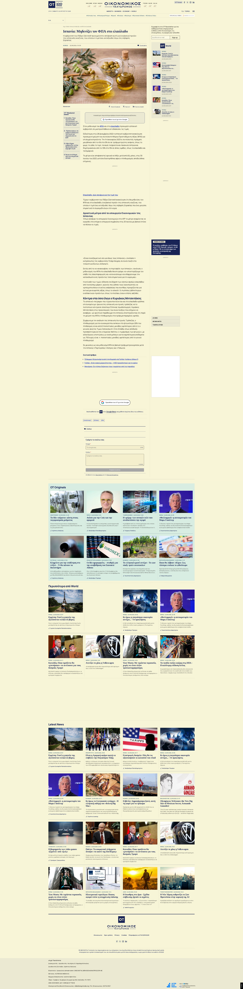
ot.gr (64, 26)
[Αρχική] (55, 4)
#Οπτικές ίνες (91, 15)
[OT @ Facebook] (184, 2)
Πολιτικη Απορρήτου (112, 475)
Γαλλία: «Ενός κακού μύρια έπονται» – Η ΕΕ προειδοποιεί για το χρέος (111, 363)
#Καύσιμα (127, 15)
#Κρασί (113, 15)
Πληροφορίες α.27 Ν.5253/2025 (139, 935)
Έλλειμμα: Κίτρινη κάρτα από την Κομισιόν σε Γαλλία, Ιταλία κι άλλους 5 (111, 359)
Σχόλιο (88, 452)
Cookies (124, 935)
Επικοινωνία (98, 935)
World (133, 11)
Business (118, 11)
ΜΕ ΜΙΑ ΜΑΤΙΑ (157, 321)
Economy (126, 11)
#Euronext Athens (138, 15)
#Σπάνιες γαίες (151, 15)
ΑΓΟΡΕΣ (155, 318)
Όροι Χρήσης (99, 475)
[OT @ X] (187, 2)
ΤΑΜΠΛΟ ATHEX (158, 325)
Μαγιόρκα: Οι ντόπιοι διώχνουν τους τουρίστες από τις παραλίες (109, 366)
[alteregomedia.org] (172, 987)
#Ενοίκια (120, 15)
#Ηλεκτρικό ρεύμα (103, 15)
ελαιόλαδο (115, 126)
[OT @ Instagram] (190, 2)
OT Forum (178, 2)
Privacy (117, 935)
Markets (110, 11)
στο (109, 412)
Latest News (56, 724)
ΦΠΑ (102, 126)
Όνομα (88, 444)
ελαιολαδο (87, 420)
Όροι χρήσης (108, 935)
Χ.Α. (49, 20)
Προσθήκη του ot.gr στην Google (116, 119)
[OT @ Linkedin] (194, 2)
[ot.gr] (123, 7)
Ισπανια (96, 420)
